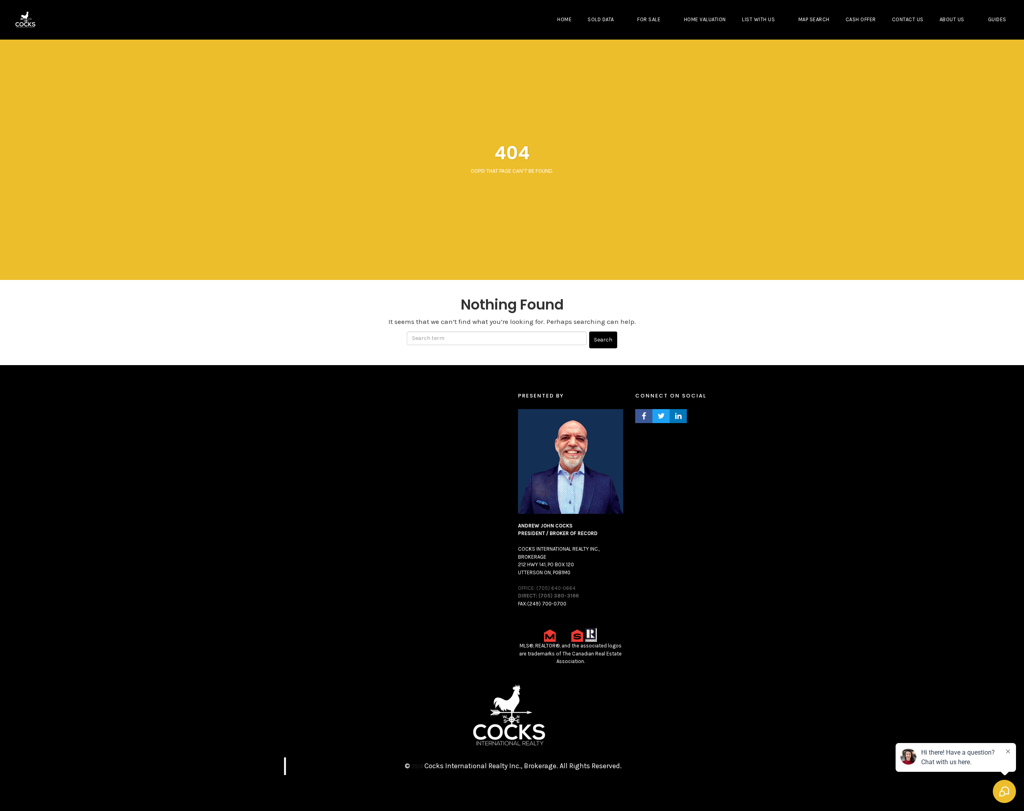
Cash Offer (861, 19)
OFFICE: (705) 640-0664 (547, 588)
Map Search (814, 19)
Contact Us (908, 19)
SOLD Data (601, 19)
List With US (758, 19)
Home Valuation (705, 19)
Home (564, 19)
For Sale (648, 19)
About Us (952, 19)
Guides (997, 19)
